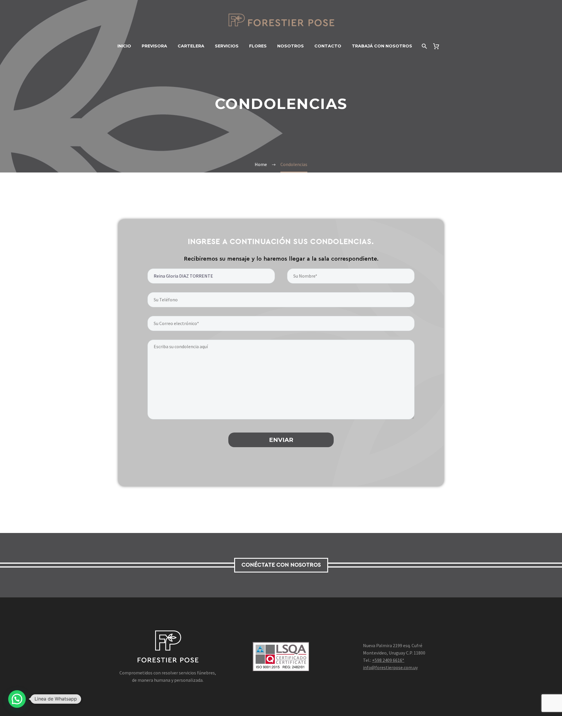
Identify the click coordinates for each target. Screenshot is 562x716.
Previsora (154, 46)
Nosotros (290, 46)
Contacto (327, 46)
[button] (17, 699)
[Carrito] (438, 46)
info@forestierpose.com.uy (390, 667)
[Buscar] (424, 46)
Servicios (227, 46)
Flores (258, 46)
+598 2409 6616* (388, 660)
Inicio (124, 46)
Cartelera (191, 46)
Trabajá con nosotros (382, 46)
